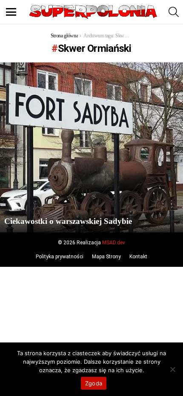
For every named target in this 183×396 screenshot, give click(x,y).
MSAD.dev (113, 243)
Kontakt (138, 257)
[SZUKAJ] (174, 11)
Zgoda (93, 383)
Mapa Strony (106, 257)
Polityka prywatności (59, 257)
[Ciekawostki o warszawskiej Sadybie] (91, 147)
